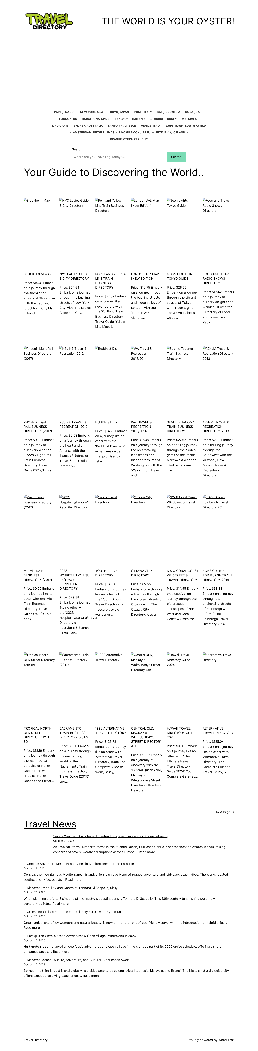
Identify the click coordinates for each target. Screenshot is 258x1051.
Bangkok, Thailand (129, 119)
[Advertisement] (129, 71)
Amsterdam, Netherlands (93, 132)
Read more (32, 927)
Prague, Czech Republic (129, 139)
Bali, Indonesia (168, 112)
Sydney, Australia (88, 125)
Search (77, 149)
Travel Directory (36, 1040)
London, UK (68, 119)
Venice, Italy (151, 125)
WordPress (226, 1040)
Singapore (60, 125)
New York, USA (91, 112)
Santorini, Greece (122, 125)
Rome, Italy (143, 112)
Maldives (189, 119)
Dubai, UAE (193, 112)
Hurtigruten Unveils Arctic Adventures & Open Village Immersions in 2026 (81, 936)
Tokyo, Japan (118, 112)
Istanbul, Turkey (163, 119)
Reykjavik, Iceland (170, 132)
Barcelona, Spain (96, 119)
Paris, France (64, 112)
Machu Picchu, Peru (134, 132)
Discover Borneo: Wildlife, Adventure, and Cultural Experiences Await (78, 960)
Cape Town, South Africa (186, 125)
